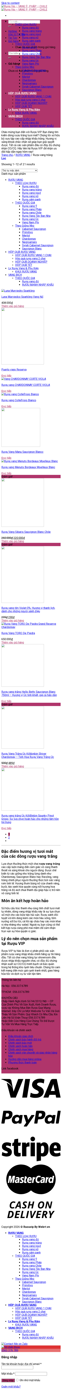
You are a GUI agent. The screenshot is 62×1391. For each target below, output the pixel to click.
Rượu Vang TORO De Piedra (18, 633)
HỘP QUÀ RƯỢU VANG (22, 93)
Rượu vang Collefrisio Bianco (18, 400)
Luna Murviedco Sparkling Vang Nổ (22, 296)
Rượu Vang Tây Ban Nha (36, 57)
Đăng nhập (8, 1380)
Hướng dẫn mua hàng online (25, 1059)
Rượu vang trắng (32, 31)
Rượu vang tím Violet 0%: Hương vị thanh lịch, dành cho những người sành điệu (28, 609)
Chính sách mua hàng (20, 1049)
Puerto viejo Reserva (14, 369)
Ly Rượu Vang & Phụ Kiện (24, 109)
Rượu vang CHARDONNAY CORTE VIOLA (25, 385)
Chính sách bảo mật (20, 1042)
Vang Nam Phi (30, 63)
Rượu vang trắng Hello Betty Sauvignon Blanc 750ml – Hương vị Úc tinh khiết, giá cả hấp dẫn (29, 693)
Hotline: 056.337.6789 (16, 33)
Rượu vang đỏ (30, 27)
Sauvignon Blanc (32, 90)
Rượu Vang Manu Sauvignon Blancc (22, 451)
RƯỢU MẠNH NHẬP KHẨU (38, 126)
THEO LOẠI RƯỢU (26, 24)
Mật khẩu (7, 1373)
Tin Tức (12, 38)
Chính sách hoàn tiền (20, 1046)
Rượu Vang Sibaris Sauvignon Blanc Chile (26, 532)
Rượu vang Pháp (32, 50)
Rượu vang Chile (32, 54)
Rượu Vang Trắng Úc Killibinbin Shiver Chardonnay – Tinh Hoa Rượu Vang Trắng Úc (27, 755)
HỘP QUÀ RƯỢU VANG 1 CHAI (33, 96)
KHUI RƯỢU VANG (26, 113)
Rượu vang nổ (30, 37)
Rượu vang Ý (29, 47)
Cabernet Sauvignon (34, 70)
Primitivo (27, 73)
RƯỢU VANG (16, 21)
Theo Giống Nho (24, 67)
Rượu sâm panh (31, 40)
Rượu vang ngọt (31, 34)
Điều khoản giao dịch (20, 1036)
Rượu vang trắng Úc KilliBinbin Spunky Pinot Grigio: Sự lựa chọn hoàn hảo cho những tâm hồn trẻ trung (30, 819)
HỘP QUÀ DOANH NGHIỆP (31, 103)
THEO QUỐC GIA (25, 44)
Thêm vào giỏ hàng (12, 306)
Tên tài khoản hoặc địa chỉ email (21, 1364)
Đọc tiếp (6, 375)
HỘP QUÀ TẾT (23, 106)
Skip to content (10, 3)
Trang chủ (7, 155)
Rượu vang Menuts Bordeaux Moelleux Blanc (28, 467)
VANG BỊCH (15, 116)
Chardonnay (29, 80)
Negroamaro (29, 83)
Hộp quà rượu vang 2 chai (30, 99)
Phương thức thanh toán (22, 1062)
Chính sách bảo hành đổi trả (24, 1039)
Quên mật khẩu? (11, 1386)
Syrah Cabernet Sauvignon (37, 86)
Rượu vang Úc (30, 60)
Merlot (26, 76)
